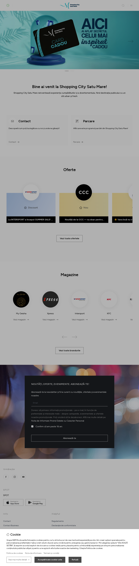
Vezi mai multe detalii (17, 560)
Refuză (75, 560)
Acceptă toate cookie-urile (50, 560)
